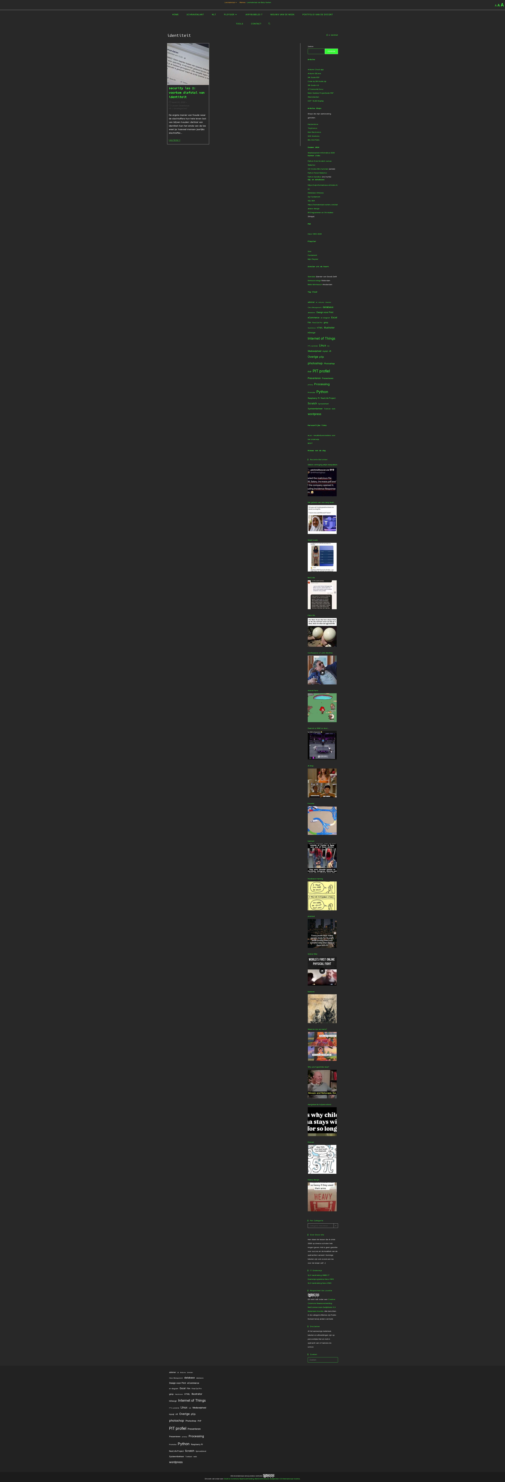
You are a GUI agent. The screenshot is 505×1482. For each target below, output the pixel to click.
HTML (320, 327)
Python (322, 392)
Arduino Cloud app (316, 69)
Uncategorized (180, 108)
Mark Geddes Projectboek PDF (321, 93)
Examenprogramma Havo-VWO (321, 1279)
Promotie (311, 392)
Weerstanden (313, 97)
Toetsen (327, 409)
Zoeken (310, 46)
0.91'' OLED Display (316, 101)
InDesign (311, 333)
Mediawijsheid (314, 351)
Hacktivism (312, 328)
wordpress (314, 414)
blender (328, 302)
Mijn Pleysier (313, 259)
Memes (243, 2)
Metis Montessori (315, 284)
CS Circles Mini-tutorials (318, 169)
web (333, 409)
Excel (334, 317)
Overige (313, 356)
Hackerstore (313, 124)
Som (309, 251)
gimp (326, 322)
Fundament (312, 255)
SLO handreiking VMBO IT (319, 1275)
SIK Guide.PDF (314, 77)
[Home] (327, 35)
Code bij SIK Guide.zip (317, 81)
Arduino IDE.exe (314, 73)
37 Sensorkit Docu (315, 89)
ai (316, 302)
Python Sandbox (315, 177)
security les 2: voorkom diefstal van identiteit (187, 93)
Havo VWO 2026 (315, 234)
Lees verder (174, 140)
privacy (310, 385)
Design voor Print (324, 312)
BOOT (310, 443)
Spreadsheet (323, 404)
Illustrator (329, 327)
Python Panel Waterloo (317, 173)
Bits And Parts (314, 140)
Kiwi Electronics (314, 132)
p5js (321, 356)
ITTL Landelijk (313, 346)
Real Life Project (328, 398)
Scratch (312, 403)
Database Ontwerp (316, 193)
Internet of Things (321, 338)
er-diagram (325, 318)
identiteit (334, 35)
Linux (322, 345)
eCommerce (314, 317)
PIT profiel (321, 371)
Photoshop (329, 363)
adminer (311, 302)
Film (309, 322)
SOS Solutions (314, 136)
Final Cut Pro (317, 323)
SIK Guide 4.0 (313, 85)
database (328, 307)
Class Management (315, 307)
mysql (325, 351)
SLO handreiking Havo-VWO (320, 1283)
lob (328, 346)
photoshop (315, 363)
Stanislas (311, 277)
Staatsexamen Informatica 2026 (321, 153)
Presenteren (314, 378)
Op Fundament (314, 197)
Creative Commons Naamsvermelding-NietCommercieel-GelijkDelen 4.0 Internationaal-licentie (262, 1479)
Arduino (321, 302)
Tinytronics (312, 128)
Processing (322, 384)
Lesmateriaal (230, 2)
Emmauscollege (314, 280)
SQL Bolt (311, 201)
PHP (310, 372)
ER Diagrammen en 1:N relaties (320, 212)
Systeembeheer (315, 408)
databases (311, 312)
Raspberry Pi (314, 398)
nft (330, 351)
